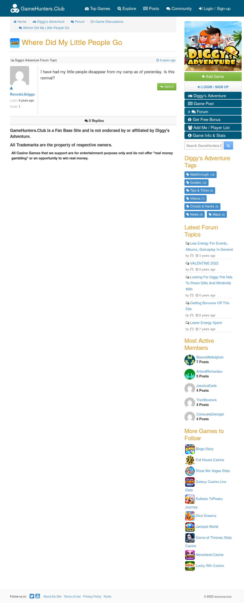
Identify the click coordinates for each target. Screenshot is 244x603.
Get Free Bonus (206, 119)
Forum (202, 111)
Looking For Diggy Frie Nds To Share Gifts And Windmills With (209, 282)
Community (181, 8)
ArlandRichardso (209, 371)
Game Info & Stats (209, 135)
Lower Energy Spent (206, 322)
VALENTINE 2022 (204, 262)
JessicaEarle (206, 385)
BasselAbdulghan (210, 356)
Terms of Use (72, 596)
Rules (107, 596)
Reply (169, 87)
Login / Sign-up (216, 8)
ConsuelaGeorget (210, 413)
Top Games (99, 8)
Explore (128, 8)
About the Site (52, 596)
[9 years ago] (57, 60)
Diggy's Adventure (209, 95)
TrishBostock (206, 399)
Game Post (203, 103)
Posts (153, 8)
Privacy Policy (92, 596)
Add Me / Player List (211, 127)
